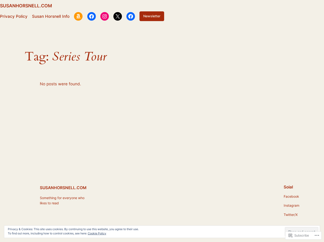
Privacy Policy (14, 16)
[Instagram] (104, 16)
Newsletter (151, 16)
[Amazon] (78, 16)
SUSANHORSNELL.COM (26, 6)
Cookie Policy (97, 233)
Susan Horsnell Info (50, 16)
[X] (117, 16)
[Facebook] (91, 16)
